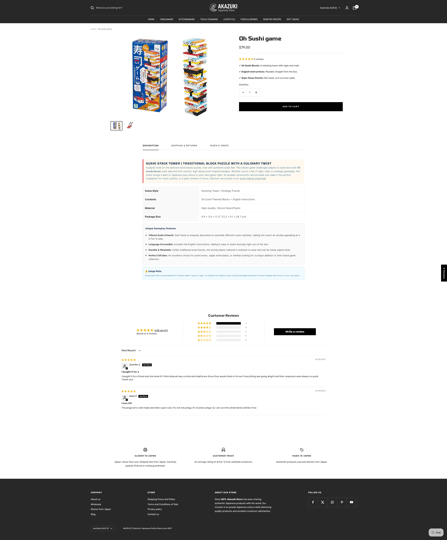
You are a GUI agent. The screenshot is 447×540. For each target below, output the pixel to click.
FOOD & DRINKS (249, 19)
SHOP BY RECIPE (272, 19)
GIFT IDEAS (293, 19)
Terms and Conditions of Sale (163, 504)
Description (151, 145)
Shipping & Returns (184, 145)
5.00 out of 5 (161, 330)
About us (95, 499)
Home (93, 29)
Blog (93, 514)
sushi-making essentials (253, 178)
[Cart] (354, 7)
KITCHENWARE (187, 19)
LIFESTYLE (229, 19)
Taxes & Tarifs (219, 145)
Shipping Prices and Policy (161, 499)
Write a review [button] (294, 331)
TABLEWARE (166, 19)
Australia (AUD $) (328, 8)
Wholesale (96, 504)
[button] (246, 59)
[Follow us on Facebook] (313, 502)
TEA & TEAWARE (209, 19)
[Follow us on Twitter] (322, 502)
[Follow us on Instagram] (332, 502)
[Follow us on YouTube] (351, 502)
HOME (151, 19)
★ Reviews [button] (444, 273)
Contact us (153, 514)
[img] (129, 360)
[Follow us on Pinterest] (342, 502)
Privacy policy (155, 509)
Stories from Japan (101, 509)
